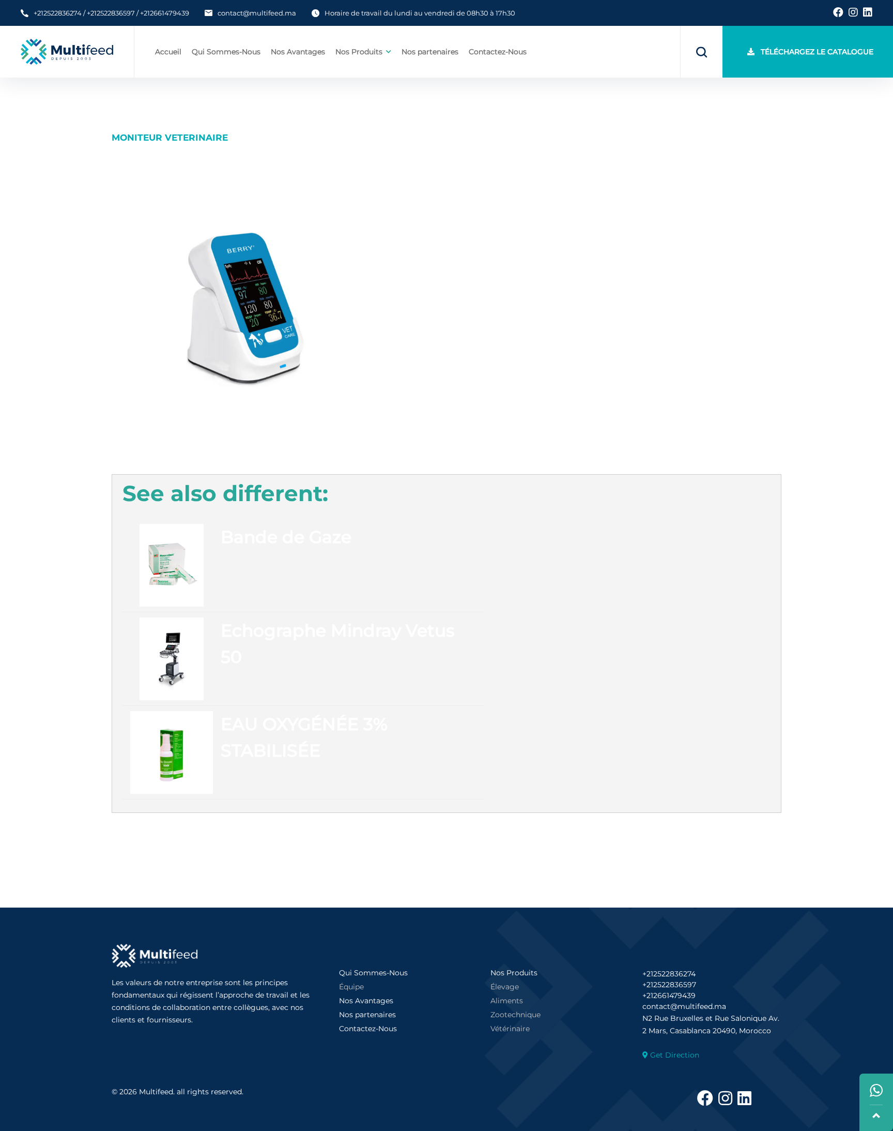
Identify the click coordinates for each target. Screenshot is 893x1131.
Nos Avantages (298, 51)
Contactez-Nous (498, 51)
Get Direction (674, 1055)
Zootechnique (515, 1014)
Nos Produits (513, 972)
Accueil (168, 51)
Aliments (506, 1000)
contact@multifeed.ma (257, 13)
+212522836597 (111, 13)
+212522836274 (58, 13)
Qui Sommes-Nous (226, 51)
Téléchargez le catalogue (814, 51)
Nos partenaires (430, 51)
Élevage (504, 986)
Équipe (351, 986)
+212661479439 (164, 13)
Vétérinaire (510, 1028)
